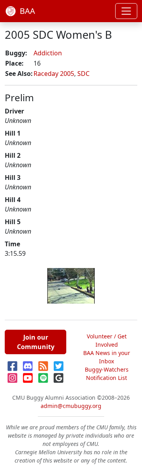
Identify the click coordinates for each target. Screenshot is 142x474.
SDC (83, 73)
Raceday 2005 (54, 73)
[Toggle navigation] (126, 11)
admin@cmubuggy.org (71, 406)
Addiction (48, 53)
